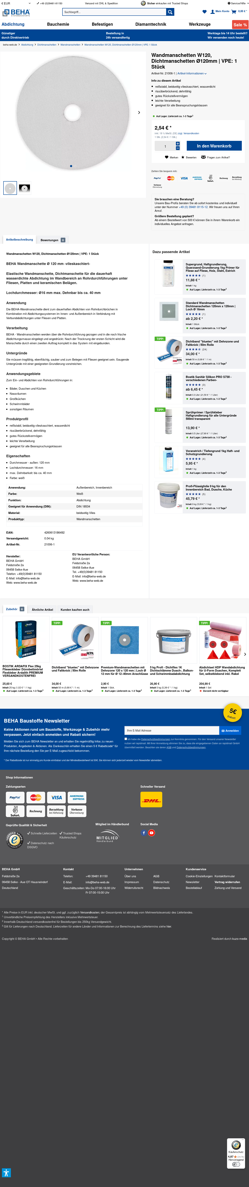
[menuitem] (58, 3)
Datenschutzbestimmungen (155, 739)
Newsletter (192, 882)
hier (169, 926)
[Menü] (242, 1140)
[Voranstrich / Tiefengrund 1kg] (169, 462)
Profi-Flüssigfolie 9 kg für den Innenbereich (209, 488)
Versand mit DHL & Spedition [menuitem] (101, 3)
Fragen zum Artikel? (218, 157)
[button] (10, 188)
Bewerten (190, 157)
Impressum (131, 882)
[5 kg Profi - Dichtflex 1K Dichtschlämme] (173, 640)
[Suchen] (170, 12)
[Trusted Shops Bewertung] (16, 840)
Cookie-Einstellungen (199, 876)
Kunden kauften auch (75, 610)
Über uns (130, 876)
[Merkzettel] (205, 12)
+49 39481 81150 (97, 876)
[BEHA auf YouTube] (151, 835)
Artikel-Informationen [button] (190, 73)
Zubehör (14, 609)
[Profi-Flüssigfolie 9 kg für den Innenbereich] (169, 497)
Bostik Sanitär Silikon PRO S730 (208, 378)
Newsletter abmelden (150, 760)
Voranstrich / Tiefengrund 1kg (212, 452)
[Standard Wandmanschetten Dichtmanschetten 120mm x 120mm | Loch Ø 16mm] (169, 315)
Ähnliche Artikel (42, 610)
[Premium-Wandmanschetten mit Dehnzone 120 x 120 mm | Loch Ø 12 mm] (124, 640)
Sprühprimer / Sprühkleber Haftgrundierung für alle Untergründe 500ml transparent (211, 415)
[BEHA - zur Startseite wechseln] (26, 13)
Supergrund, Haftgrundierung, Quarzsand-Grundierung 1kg (212, 267)
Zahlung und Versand (228, 888)
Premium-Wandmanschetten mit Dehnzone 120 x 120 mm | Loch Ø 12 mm (124, 671)
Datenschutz (161, 882)
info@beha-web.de (97, 882)
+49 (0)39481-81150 (51, 3)
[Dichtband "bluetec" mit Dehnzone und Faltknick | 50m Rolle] (169, 353)
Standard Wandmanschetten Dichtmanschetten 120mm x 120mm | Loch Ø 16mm (210, 306)
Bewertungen (52, 240)
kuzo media (239, 938)
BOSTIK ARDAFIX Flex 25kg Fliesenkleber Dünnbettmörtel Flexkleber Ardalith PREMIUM (23, 671)
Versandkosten (89, 912)
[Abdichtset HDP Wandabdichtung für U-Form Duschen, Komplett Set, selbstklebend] (222, 640)
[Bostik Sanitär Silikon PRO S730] (169, 388)
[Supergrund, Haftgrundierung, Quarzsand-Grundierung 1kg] (169, 277)
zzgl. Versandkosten (188, 133)
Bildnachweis (161, 888)
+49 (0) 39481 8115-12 (193, 207)
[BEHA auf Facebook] (144, 835)
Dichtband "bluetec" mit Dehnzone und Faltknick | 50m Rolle (212, 343)
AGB (169, 747)
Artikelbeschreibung (19, 239)
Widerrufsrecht (133, 888)
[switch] (236, 1164)
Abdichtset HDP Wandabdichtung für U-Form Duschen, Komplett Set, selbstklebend (222, 671)
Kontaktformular (225, 876)
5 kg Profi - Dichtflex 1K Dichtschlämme (172, 671)
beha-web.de (10, 44)
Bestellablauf (194, 888)
